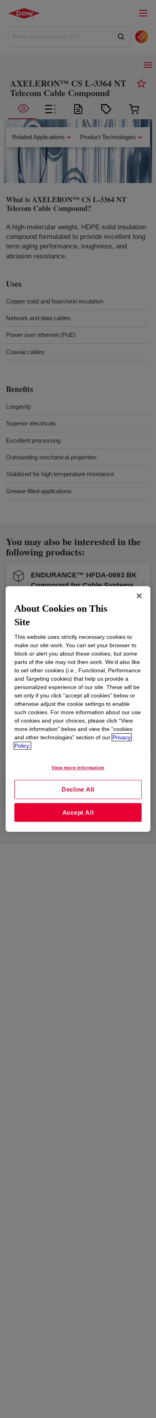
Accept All (78, 812)
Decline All (78, 789)
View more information (78, 767)
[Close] (139, 596)
